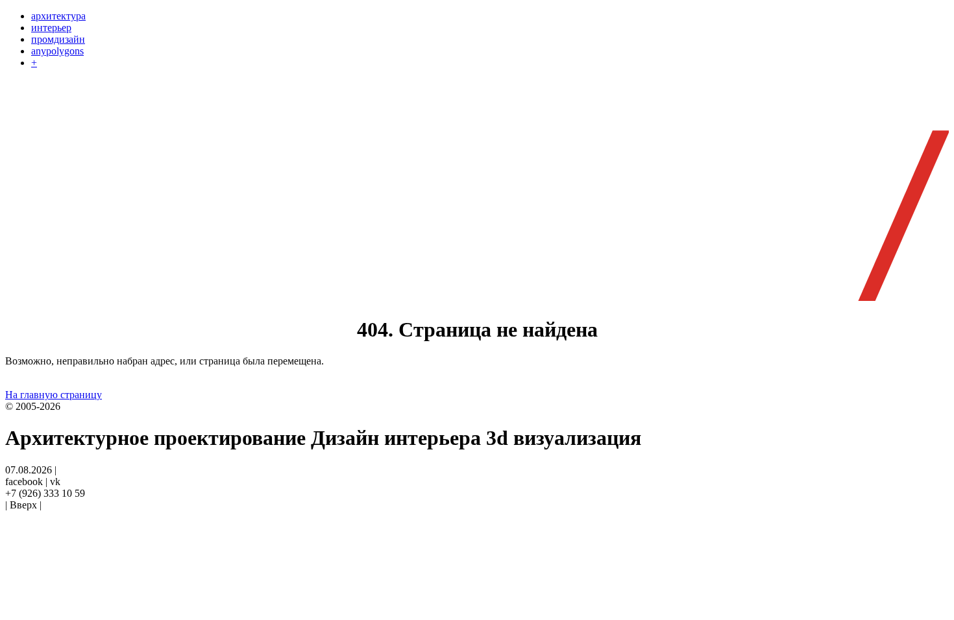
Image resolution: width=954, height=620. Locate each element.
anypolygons (57, 50)
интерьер (51, 27)
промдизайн (58, 39)
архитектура (58, 15)
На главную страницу (53, 394)
